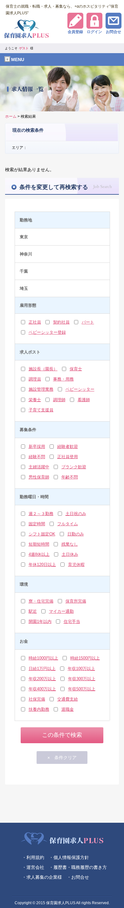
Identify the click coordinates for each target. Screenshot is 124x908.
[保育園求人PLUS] (62, 31)
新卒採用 (37, 446)
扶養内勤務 (39, 709)
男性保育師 (39, 477)
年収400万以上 (42, 689)
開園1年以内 (40, 621)
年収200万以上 (42, 678)
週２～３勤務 (41, 513)
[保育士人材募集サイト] (62, 838)
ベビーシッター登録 (47, 332)
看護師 (84, 399)
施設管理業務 (41, 389)
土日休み (70, 554)
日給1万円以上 (42, 668)
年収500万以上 (81, 689)
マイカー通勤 (61, 611)
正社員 (35, 322)
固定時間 (37, 523)
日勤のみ (75, 534)
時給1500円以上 (85, 658)
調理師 (59, 399)
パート (88, 322)
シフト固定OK (42, 534)
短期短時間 (39, 544)
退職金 (67, 709)
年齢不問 (69, 477)
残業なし (69, 544)
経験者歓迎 (67, 446)
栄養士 (35, 399)
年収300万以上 (81, 678)
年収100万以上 (81, 668)
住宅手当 (72, 621)
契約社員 (61, 322)
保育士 (76, 369)
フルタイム (67, 523)
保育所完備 (75, 601)
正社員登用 (67, 456)
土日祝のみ (75, 513)
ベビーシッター (79, 389)
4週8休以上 (39, 554)
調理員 (35, 379)
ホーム (11, 116)
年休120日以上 (42, 564)
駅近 (33, 611)
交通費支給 (67, 699)
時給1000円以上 (43, 658)
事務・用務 (63, 379)
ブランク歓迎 (73, 466)
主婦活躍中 (39, 466)
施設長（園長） (43, 369)
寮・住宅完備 (41, 601)
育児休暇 (76, 564)
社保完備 (37, 699)
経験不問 (37, 456)
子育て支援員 (41, 410)
